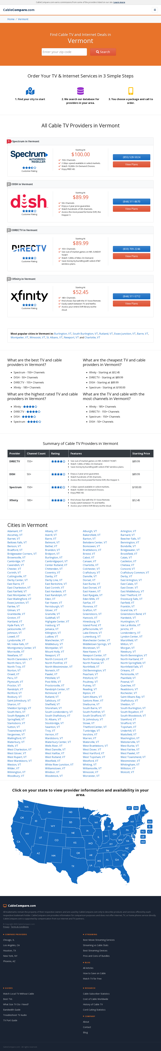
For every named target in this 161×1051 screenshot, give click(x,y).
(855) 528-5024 (131, 157)
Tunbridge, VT (91, 730)
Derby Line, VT (54, 580)
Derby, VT (126, 576)
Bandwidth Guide (11, 1009)
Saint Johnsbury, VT (19, 700)
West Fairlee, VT (130, 749)
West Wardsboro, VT (19, 761)
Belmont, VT (52, 542)
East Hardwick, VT (55, 591)
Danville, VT (90, 576)
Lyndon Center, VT (132, 636)
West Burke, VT (130, 745)
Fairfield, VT (127, 602)
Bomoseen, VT (91, 546)
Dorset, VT (89, 580)
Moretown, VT (91, 648)
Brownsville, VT (16, 557)
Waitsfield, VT (129, 734)
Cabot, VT (88, 557)
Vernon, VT (51, 734)
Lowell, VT (13, 636)
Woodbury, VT (15, 776)
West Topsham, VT (94, 757)
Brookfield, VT (129, 553)
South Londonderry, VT (59, 712)
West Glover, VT (16, 753)
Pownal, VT (127, 681)
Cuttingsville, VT (17, 576)
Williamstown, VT (55, 768)
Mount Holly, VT (54, 651)
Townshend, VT (16, 730)
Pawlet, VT (51, 674)
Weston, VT (14, 764)
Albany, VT (51, 531)
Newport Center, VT (95, 655)
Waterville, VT (91, 742)
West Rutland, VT (55, 757)
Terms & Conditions (20, 927)
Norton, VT (14, 670)
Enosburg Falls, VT (132, 599)
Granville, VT (52, 614)
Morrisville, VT (16, 651)
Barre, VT (142, 333)
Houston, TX (9, 950)
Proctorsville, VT (54, 685)
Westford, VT (90, 761)
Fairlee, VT (13, 606)
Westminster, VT (130, 761)
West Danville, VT (55, 749)
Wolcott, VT (127, 772)
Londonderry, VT (131, 633)
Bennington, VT (130, 542)
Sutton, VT (13, 727)
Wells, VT (12, 745)
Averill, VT (51, 535)
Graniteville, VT (16, 614)
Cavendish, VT (15, 565)
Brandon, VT (52, 550)
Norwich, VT (52, 670)
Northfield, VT (91, 666)
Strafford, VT (128, 723)
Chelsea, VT (127, 565)
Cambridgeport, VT (56, 561)
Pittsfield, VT (52, 678)
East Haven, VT (92, 591)
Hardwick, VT (128, 617)
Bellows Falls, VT (17, 542)
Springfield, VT (16, 719)
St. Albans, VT (55, 337)
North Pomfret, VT (56, 663)
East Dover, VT (129, 587)
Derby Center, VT (17, 580)
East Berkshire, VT (56, 584)
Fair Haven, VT (53, 602)
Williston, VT (128, 768)
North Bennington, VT (134, 655)
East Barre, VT (15, 584)
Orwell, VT (13, 674)
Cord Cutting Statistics (94, 1009)
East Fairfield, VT (17, 591)
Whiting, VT (90, 764)
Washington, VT (130, 738)
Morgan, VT (128, 648)
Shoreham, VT (53, 708)
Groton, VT (13, 617)
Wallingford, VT (16, 738)
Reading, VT (90, 689)
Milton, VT (127, 644)
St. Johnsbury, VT (93, 719)
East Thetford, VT (131, 595)
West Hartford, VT (93, 753)
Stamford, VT (128, 719)
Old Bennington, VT (94, 670)
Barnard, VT (128, 535)
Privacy (6, 927)
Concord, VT (128, 569)
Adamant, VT (14, 531)
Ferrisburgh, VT (54, 606)
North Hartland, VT (132, 659)
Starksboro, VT (16, 723)
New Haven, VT (92, 651)
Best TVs (7, 999)
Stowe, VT (89, 723)
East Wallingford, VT (19, 599)
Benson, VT (14, 546)
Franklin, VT (128, 606)
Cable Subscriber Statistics (96, 993)
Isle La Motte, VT (131, 625)
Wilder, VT (13, 768)
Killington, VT (53, 633)
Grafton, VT (90, 610)
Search (104, 52)
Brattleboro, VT (92, 550)
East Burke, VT (91, 584)
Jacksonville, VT (16, 629)
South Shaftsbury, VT (57, 715)
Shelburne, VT (91, 704)
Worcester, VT (91, 776)
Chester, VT (14, 569)
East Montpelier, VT (19, 595)
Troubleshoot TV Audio (15, 1015)
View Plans (131, 164)
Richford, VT (14, 693)
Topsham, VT (128, 727)
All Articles (88, 967)
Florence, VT (90, 606)
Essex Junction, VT (125, 333)
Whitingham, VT (130, 764)
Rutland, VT (106, 333)
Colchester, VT (91, 569)
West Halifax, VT (54, 753)
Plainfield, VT (128, 678)
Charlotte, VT (92, 337)
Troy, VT (50, 730)
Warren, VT (89, 738)
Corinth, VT (14, 572)
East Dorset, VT (92, 587)
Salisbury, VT (53, 700)
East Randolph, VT (56, 595)
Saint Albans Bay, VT (133, 697)
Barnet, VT (13, 538)
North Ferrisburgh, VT (96, 659)
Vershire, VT (90, 734)
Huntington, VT (130, 621)
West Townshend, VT (133, 757)
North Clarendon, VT (19, 659)
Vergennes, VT (16, 734)
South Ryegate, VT (18, 715)
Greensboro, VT (92, 614)
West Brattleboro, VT (95, 745)
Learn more (119, 2)
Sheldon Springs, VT (19, 708)
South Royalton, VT (132, 712)
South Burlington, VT (85, 333)
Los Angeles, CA (11, 945)
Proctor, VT (14, 685)
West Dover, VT (92, 749)
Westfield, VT (53, 761)
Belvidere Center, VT (95, 542)
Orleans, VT (127, 670)
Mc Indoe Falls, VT (18, 644)
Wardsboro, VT (54, 738)
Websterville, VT (130, 742)
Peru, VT (12, 678)
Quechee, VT (128, 685)
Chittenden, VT (54, 569)
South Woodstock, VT (133, 715)
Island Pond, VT (92, 625)
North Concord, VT (56, 659)
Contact (87, 1027)
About (86, 1021)
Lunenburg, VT (92, 636)
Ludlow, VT (51, 636)
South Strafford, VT (94, 715)
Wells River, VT (54, 745)
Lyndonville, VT (16, 640)
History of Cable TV (93, 1004)
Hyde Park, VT (15, 625)
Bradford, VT (15, 550)
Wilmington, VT (16, 772)
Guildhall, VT (52, 617)
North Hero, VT (16, 663)
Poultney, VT (90, 681)
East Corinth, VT (54, 587)
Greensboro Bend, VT (133, 614)
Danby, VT (51, 576)
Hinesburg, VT (91, 621)
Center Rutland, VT (56, 565)
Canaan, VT (89, 561)
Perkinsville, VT (130, 674)
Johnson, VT (14, 633)
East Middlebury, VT (132, 591)
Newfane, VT (15, 655)
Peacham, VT (90, 674)
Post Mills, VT (53, 681)
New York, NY (10, 955)
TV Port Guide (10, 1020)
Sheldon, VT (128, 704)
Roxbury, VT (14, 697)
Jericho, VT (127, 629)
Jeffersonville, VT (93, 629)
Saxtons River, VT (93, 700)
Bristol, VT (89, 553)
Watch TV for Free (92, 978)
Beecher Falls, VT (131, 538)
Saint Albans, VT (92, 697)
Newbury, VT (128, 651)
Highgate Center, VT (57, 621)
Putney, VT (89, 685)
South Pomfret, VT (94, 712)
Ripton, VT (89, 693)
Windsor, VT (52, 772)
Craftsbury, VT (91, 572)
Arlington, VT (128, 531)
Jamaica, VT (52, 629)
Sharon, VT (14, 704)
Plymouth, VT (15, 681)
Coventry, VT (52, 572)
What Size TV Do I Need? (16, 1004)
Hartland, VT (14, 621)
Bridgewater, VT (130, 550)
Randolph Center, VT (57, 689)
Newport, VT (71, 337)
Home (10, 19)
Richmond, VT (53, 693)
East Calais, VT (129, 584)
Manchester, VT (54, 640)
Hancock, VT (90, 617)
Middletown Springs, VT (97, 644)
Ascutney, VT (15, 535)
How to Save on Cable (94, 973)
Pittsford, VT (90, 678)
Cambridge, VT (16, 561)
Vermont (23, 19)
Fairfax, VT (89, 602)
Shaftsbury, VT (129, 700)
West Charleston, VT (19, 749)
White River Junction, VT (59, 764)
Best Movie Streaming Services (99, 939)
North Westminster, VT (59, 666)
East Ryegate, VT (93, 595)
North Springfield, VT (133, 663)
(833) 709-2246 (131, 249)
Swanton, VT (52, 727)
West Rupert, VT (17, 757)
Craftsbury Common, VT (135, 572)
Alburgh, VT (90, 531)
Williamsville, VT (92, 768)
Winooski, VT (37, 337)
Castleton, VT (128, 561)
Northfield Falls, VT (132, 666)
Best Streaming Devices (95, 950)
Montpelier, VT (19, 337)
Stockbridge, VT (54, 723)
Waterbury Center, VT (58, 742)
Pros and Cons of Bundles (96, 955)
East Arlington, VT (131, 580)
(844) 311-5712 (131, 296)
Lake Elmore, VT (92, 633)
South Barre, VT (92, 708)
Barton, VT (89, 538)
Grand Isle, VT (129, 610)
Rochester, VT (129, 693)
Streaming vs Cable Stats (95, 945)
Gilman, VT (13, 610)
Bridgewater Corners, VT (22, 553)
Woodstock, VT (54, 776)
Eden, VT (50, 599)
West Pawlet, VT (130, 753)
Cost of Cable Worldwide (95, 999)
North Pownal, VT (93, 663)
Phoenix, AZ (9, 961)
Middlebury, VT (54, 644)
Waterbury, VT (16, 742)
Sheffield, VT (52, 704)
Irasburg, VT (52, 625)
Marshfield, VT (129, 640)
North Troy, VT (16, 666)
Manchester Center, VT (96, 640)
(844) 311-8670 (131, 201)
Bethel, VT (51, 546)
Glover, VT (51, 610)
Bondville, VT (128, 546)
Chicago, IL (8, 939)
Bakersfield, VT (92, 535)
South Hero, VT (16, 712)
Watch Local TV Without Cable (18, 993)
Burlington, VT (63, 333)
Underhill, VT (128, 730)
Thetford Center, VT (95, 727)
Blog (85, 1032)
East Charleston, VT (19, 587)
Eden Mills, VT (91, 599)
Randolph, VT (15, 689)
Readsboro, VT (129, 689)
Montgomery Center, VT (21, 648)
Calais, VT (126, 557)
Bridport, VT (52, 553)
